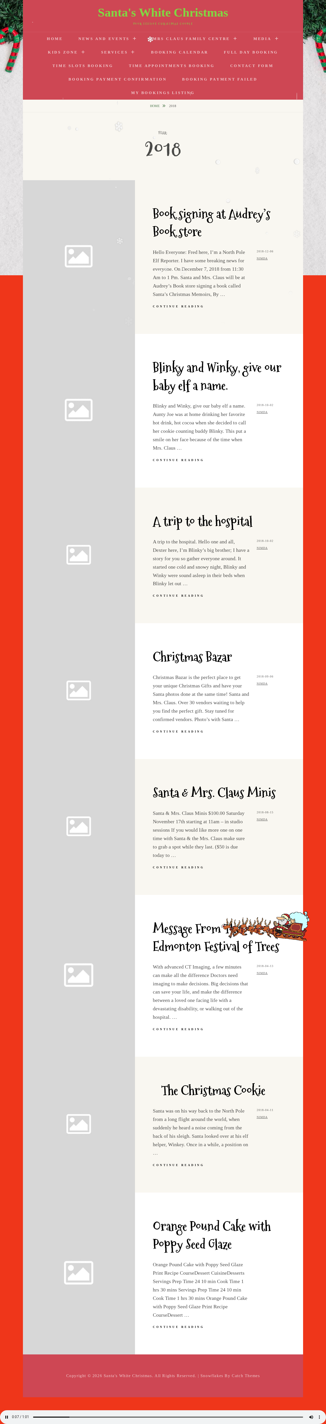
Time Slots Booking (82, 66)
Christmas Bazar (192, 657)
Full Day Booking (251, 52)
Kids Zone (63, 52)
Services (114, 52)
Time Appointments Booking (172, 66)
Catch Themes (246, 1376)
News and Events (103, 39)
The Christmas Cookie (209, 1090)
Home (55, 39)
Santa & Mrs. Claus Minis (214, 793)
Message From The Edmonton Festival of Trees (216, 937)
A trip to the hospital (202, 521)
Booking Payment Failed (219, 79)
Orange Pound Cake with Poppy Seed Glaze (212, 1235)
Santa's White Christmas (163, 12)
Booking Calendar (179, 52)
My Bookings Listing (163, 93)
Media (262, 39)
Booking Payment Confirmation (118, 79)
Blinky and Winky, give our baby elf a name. (217, 376)
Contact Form (252, 66)
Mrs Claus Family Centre (191, 39)
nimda (262, 258)
